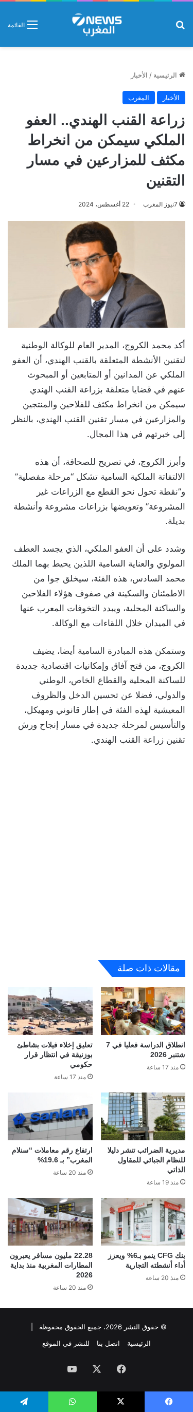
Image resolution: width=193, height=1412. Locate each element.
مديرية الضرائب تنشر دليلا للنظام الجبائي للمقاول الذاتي (146, 1160)
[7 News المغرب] (96, 24)
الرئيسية (166, 75)
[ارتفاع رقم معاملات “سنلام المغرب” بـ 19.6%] (50, 1116)
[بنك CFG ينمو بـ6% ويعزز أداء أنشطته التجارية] (143, 1222)
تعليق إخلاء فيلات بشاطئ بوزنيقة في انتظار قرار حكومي (55, 1054)
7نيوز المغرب (160, 204)
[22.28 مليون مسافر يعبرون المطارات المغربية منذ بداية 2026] (50, 1222)
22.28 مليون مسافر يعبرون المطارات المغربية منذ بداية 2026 (51, 1265)
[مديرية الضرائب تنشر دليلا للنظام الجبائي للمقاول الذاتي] (143, 1116)
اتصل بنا (108, 1343)
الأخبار (139, 75)
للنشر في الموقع (66, 1343)
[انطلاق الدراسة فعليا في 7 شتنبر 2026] (143, 1011)
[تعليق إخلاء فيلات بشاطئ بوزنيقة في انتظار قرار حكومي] (50, 1011)
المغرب (138, 97)
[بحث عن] (180, 28)
